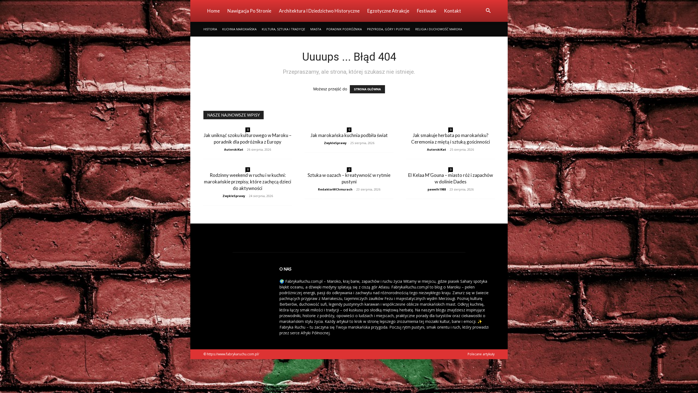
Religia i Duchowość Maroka (438, 29)
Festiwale (426, 11)
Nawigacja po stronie (249, 11)
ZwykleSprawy (335, 143)
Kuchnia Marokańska (239, 29)
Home (213, 11)
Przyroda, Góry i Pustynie (388, 29)
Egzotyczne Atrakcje (388, 11)
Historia (210, 29)
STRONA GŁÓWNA (367, 89)
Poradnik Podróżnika (344, 29)
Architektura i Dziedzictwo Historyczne (319, 11)
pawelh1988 (437, 189)
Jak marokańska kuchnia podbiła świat (349, 135)
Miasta (315, 29)
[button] (488, 11)
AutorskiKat (233, 149)
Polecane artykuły (481, 354)
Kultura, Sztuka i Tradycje (283, 29)
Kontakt (452, 11)
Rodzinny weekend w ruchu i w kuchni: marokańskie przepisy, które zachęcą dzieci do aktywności (247, 181)
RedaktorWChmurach (335, 189)
